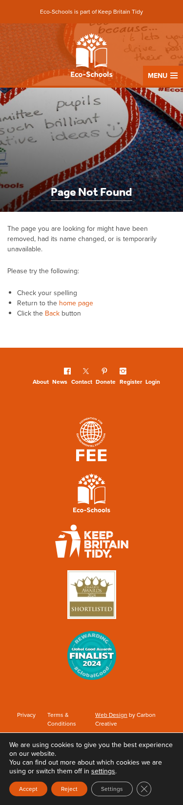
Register (131, 381)
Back (52, 313)
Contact (81, 381)
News (59, 381)
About (41, 381)
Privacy (26, 715)
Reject (69, 789)
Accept (28, 789)
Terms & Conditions (61, 719)
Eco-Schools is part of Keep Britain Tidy (91, 11)
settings (103, 771)
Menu (157, 75)
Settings (112, 789)
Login (152, 381)
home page (76, 303)
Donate (106, 381)
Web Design (111, 715)
